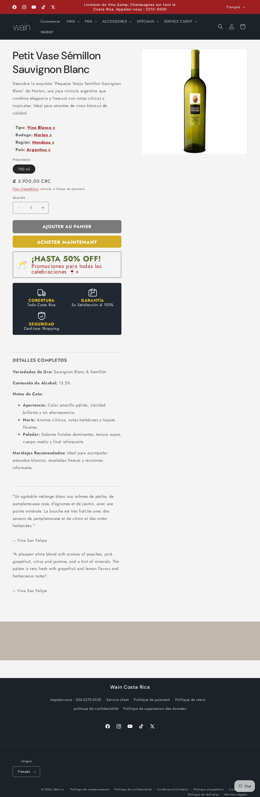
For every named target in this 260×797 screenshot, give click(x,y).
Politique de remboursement (89, 789)
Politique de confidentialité (133, 789)
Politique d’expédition (209, 789)
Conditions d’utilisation (173, 789)
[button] (72, 21)
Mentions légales (235, 794)
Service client (117, 699)
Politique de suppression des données (154, 708)
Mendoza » (43, 142)
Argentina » (39, 150)
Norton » (43, 135)
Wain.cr (59, 789)
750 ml (24, 169)
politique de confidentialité (96, 708)
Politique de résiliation (203, 794)
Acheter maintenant (67, 242)
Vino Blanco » (41, 127)
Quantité (19, 197)
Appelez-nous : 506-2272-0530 (75, 699)
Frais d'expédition (26, 189)
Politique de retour (190, 699)
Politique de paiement (152, 699)
